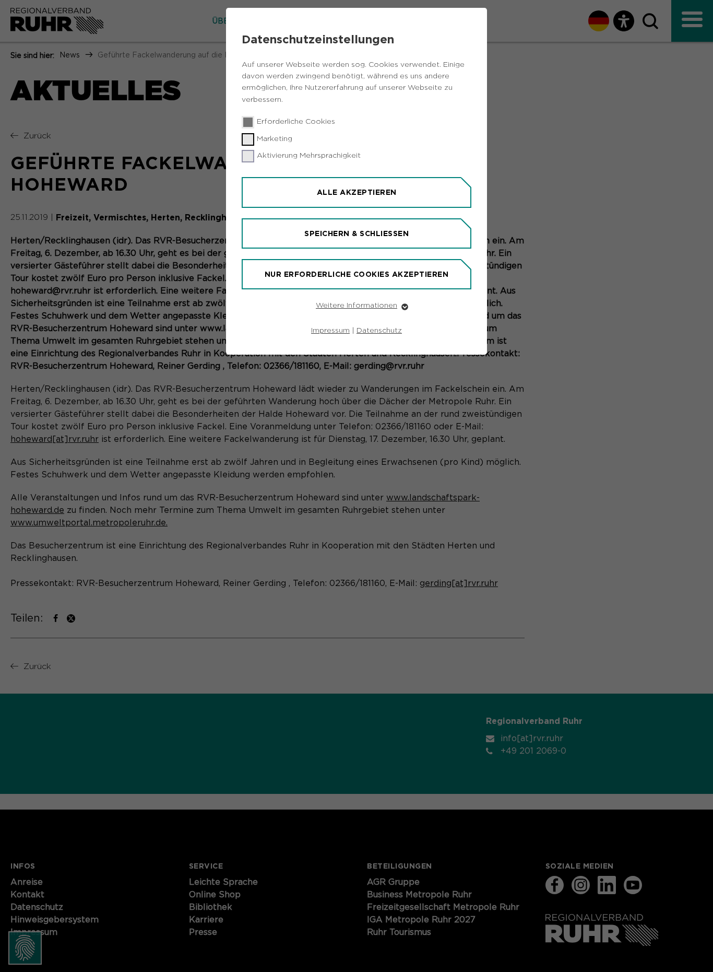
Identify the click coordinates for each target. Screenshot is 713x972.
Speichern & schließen (356, 233)
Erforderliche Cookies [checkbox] (296, 121)
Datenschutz (379, 330)
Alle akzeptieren (357, 192)
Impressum (330, 330)
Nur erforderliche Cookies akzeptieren (357, 274)
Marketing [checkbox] (274, 139)
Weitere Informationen (356, 305)
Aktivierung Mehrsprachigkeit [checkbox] (309, 155)
